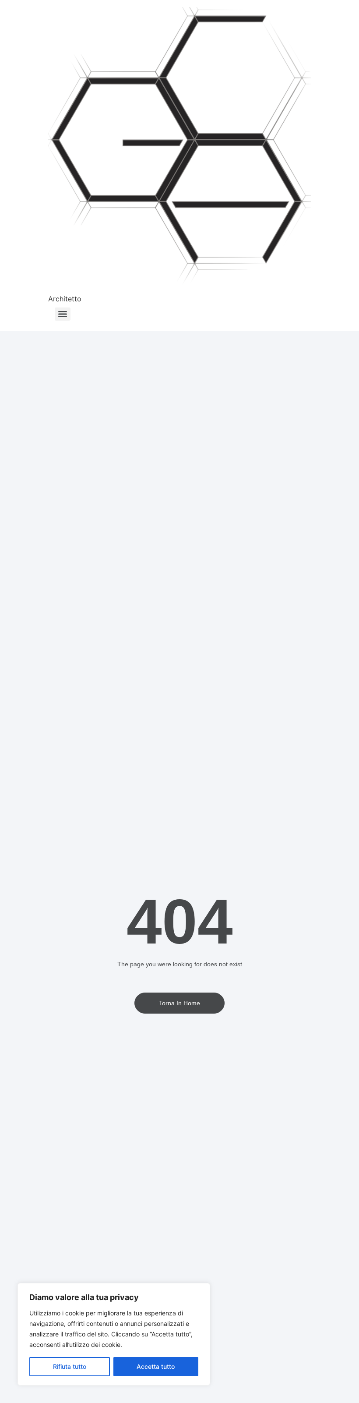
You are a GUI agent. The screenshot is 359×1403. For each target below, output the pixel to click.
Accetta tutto (156, 1366)
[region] (114, 1334)
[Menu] (62, 314)
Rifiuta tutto (69, 1366)
